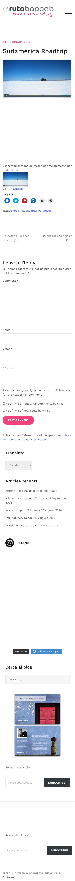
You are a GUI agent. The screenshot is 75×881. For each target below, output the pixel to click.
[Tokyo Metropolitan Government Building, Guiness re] (21, 636)
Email (7, 348)
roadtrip (18, 210)
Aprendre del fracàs (18, 490)
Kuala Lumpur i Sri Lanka (22, 510)
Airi (56, 873)
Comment (10, 280)
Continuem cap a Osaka (21, 525)
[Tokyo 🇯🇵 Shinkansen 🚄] (21, 598)
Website (8, 367)
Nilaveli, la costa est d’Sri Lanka (27, 498)
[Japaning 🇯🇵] (54, 598)
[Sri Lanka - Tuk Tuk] (21, 560)
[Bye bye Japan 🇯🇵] (54, 579)
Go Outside (16, 188)
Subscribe (56, 782)
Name (8, 330)
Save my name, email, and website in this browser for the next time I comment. (36, 392)
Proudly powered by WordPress (23, 873)
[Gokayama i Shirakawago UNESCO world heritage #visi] (21, 617)
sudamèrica (33, 210)
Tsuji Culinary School (19, 518)
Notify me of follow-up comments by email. (35, 403)
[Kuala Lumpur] (54, 560)
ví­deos (47, 210)
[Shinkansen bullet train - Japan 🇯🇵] (21, 579)
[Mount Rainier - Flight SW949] (54, 617)
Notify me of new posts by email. (28, 410)
